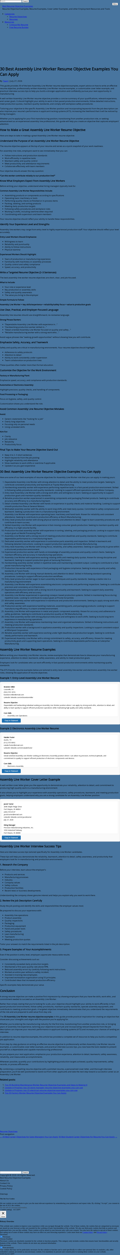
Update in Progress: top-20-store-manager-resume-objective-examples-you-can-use (44, 1087)
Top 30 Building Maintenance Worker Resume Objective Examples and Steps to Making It (46, 1085)
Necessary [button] (4, 1234)
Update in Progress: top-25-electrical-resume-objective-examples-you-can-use (41, 1090)
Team (5, 81)
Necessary (6, 1237)
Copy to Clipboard (11, 720)
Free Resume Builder (19, 27)
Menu (115, 4)
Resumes (13, 19)
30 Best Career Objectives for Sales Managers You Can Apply (29, 1136)
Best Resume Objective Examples (17, 6)
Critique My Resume (18, 24)
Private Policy (102, 1232)
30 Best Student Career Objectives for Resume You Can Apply (88, 1136)
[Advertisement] (60, 47)
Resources (9, 22)
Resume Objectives (18, 16)
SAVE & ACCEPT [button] (7, 1254)
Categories (10, 14)
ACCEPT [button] (17, 1210)
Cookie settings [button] (6, 1210)
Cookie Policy (88, 1232)
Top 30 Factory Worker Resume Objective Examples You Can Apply (35, 1093)
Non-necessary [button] (5, 1245)
